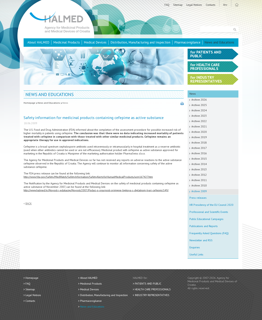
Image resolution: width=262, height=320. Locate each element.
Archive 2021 (199, 126)
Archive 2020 (199, 132)
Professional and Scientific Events (208, 212)
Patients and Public (148, 283)
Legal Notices (194, 5)
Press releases (198, 197)
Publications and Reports (203, 226)
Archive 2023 (199, 115)
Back (29, 203)
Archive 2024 (199, 110)
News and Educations (219, 42)
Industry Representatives (152, 295)
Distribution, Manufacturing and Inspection (140, 42)
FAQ (167, 5)
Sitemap (178, 5)
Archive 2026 (199, 99)
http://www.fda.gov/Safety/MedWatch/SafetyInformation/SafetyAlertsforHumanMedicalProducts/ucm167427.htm (88, 177)
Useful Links (196, 254)
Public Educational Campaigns (206, 219)
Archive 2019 (199, 137)
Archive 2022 (199, 121)
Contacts (210, 5)
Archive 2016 (199, 153)
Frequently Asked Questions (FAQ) (209, 233)
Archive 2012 (199, 174)
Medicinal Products (66, 42)
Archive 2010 (199, 185)
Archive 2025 (199, 105)
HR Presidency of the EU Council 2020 (211, 205)
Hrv (225, 5)
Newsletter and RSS (201, 240)
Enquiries (194, 247)
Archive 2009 (199, 191)
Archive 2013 (199, 169)
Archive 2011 (199, 180)
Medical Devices (95, 42)
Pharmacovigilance (187, 42)
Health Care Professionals (153, 289)
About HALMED (38, 42)
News (65, 102)
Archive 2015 (199, 158)
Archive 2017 (199, 148)
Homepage (29, 102)
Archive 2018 (199, 142)
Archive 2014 (199, 164)
